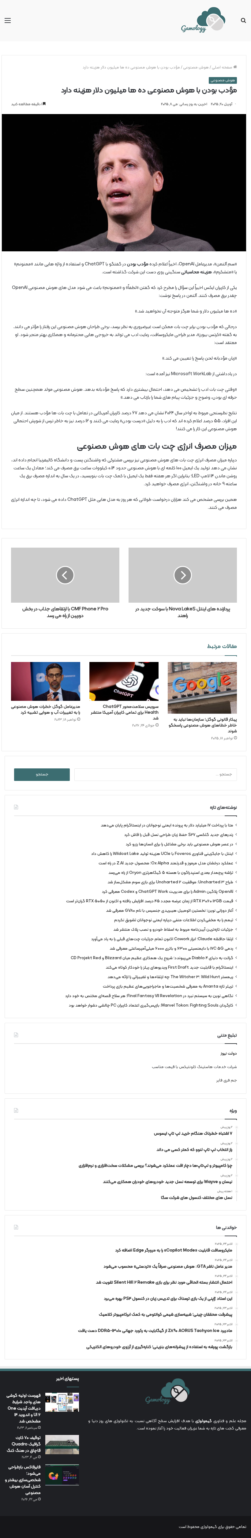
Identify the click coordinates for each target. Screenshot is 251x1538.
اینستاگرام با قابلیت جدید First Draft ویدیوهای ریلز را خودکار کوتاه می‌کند (169, 967)
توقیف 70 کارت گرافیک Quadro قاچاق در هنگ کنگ (24, 1444)
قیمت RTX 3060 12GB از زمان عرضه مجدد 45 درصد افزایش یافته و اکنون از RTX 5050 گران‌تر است (149, 901)
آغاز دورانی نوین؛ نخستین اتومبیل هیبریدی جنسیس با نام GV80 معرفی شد (169, 911)
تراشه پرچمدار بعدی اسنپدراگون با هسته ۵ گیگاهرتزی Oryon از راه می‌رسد (170, 873)
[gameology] (203, 20)
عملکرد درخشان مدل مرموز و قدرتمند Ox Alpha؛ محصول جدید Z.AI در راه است (166, 863)
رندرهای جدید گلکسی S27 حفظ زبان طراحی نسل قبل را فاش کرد (178, 835)
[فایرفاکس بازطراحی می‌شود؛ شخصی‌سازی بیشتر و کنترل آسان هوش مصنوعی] (62, 1474)
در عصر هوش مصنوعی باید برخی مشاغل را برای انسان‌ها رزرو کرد (179, 844)
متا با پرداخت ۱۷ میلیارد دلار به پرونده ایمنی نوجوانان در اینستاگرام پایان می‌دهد (167, 825)
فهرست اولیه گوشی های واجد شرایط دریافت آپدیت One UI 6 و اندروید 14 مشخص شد (23, 1408)
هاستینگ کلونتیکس (196, 1067)
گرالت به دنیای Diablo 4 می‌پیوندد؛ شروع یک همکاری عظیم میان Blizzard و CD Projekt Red (152, 958)
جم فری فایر (226, 1081)
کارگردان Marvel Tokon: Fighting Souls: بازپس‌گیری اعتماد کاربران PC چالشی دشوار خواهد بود (151, 1005)
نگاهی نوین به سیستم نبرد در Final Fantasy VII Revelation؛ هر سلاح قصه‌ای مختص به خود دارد (149, 996)
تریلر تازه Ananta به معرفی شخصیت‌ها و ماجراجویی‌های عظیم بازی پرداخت (168, 986)
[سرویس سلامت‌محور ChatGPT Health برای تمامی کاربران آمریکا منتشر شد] (124, 681)
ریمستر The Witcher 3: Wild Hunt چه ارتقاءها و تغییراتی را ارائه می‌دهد (170, 977)
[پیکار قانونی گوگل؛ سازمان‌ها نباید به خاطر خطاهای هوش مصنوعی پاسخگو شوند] (202, 688)
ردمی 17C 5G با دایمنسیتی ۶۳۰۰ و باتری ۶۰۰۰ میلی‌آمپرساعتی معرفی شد (171, 948)
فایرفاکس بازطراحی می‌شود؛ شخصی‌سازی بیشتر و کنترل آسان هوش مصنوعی (23, 1480)
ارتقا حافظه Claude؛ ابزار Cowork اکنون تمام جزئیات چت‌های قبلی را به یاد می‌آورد (162, 939)
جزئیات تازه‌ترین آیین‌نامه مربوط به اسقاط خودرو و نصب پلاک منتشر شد (173, 929)
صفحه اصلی (222, 68)
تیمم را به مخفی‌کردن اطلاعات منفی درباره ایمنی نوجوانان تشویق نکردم (173, 920)
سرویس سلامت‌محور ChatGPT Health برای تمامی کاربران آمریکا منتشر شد (125, 713)
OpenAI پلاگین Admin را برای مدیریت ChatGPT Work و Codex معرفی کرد (167, 892)
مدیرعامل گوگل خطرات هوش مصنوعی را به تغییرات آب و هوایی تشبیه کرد (45, 710)
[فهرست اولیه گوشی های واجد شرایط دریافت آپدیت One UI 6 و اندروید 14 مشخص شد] (62, 1402)
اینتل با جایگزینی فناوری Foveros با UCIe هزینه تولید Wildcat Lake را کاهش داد (162, 854)
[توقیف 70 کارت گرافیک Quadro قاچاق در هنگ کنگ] (62, 1444)
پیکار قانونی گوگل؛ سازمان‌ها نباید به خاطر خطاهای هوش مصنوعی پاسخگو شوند (203, 725)
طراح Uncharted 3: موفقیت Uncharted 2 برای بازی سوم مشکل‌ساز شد (170, 882)
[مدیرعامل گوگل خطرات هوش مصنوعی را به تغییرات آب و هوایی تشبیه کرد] (45, 681)
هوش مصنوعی (196, 68)
